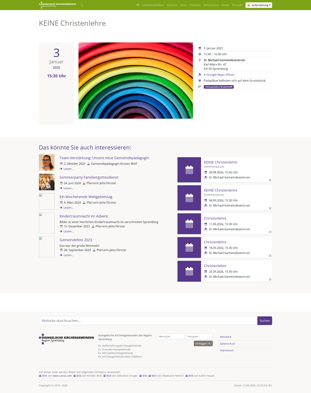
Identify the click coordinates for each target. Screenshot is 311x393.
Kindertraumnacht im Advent (84, 216)
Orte (183, 5)
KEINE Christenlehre (220, 162)
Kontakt (237, 5)
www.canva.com (62, 375)
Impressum (227, 350)
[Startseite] (57, 5)
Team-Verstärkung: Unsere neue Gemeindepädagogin (104, 157)
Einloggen (201, 343)
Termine (195, 5)
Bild (44, 375)
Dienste (172, 5)
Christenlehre (215, 218)
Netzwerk (225, 337)
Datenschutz (227, 343)
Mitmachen (211, 5)
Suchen (265, 321)
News (225, 5)
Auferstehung (259, 5)
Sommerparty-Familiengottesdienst (89, 177)
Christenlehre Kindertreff (218, 86)
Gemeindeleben (153, 5)
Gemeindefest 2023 (76, 239)
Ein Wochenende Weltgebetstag (86, 196)
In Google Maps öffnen (219, 75)
